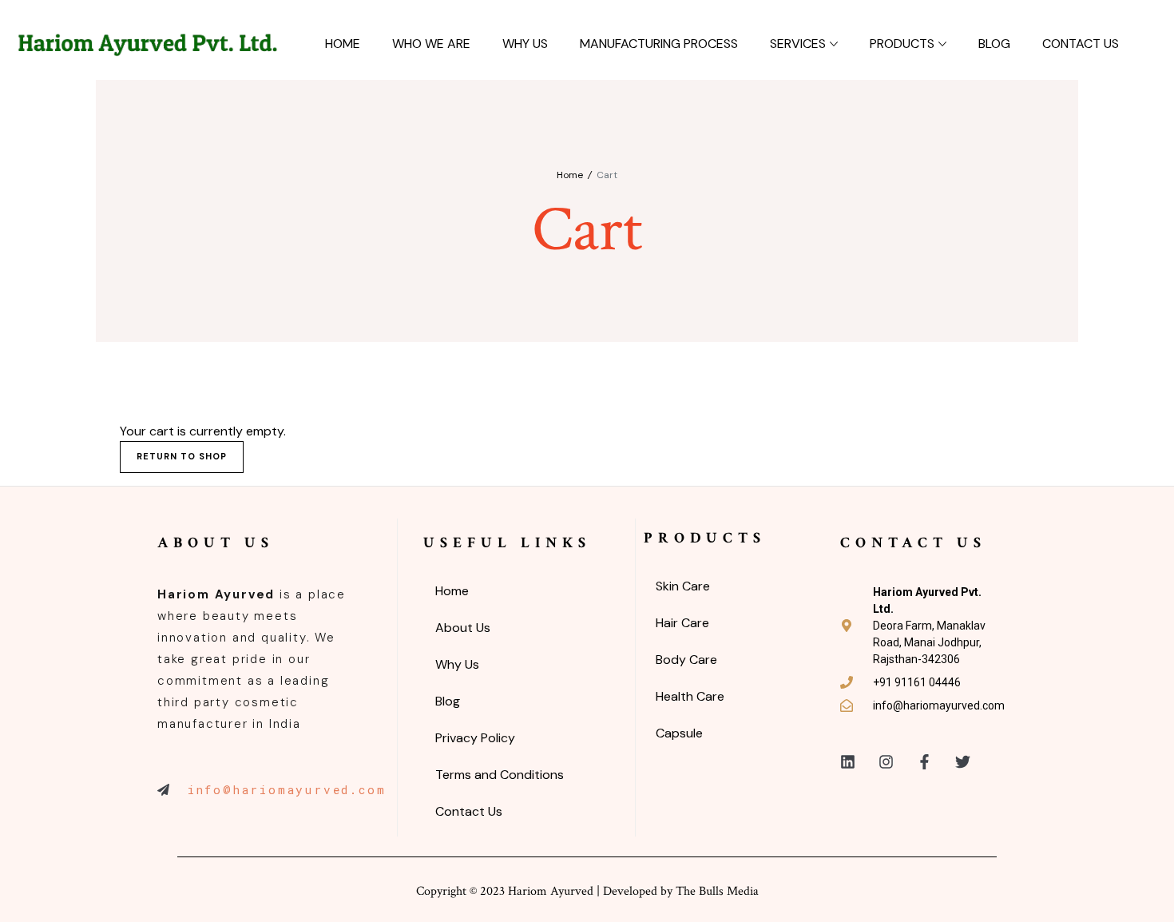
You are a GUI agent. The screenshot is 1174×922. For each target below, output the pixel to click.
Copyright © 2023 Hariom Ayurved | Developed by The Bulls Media (587, 891)
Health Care (690, 696)
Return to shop (182, 456)
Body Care (686, 659)
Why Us (525, 43)
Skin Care (683, 586)
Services (798, 43)
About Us (462, 627)
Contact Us (1080, 43)
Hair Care (682, 622)
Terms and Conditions (499, 774)
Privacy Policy (475, 737)
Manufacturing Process (659, 43)
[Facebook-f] (924, 761)
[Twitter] (962, 761)
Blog (994, 43)
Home (342, 43)
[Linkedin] (847, 761)
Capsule (679, 733)
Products (902, 43)
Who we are (431, 43)
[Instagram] (886, 761)
